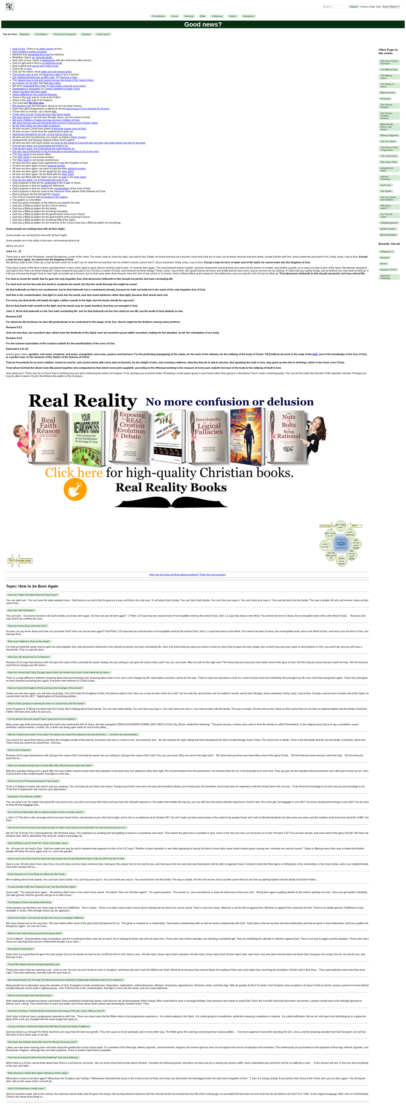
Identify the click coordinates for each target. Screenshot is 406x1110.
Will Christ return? (385, 206)
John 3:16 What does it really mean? (26, 1088)
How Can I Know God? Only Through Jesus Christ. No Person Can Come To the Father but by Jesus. (59, 672)
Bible (202, 16)
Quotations (248, 16)
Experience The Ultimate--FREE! (24, 796)
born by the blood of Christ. (70, 143)
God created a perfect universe (29, 51)
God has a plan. (69, 77)
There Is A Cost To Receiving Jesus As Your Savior (33, 781)
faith (315, 354)
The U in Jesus (388, 141)
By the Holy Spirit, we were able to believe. (36, 125)
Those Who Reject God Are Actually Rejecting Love (33, 964)
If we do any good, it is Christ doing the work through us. (43, 148)
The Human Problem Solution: (386, 116)
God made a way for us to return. (68, 86)
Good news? (103, 34)
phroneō (384, 257)
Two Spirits (385, 191)
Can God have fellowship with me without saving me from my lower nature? (45, 812)
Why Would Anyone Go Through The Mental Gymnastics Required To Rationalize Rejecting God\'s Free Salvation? (65, 980)
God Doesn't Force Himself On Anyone (87, 108)
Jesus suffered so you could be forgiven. (34, 94)
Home (175, 16)
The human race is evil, (25, 74)
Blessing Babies (388, 235)
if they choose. (78, 137)
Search (353, 6)
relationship (48, 60)
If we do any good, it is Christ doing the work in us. (40, 145)
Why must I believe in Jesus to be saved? (28, 641)
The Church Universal (64, 34)
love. (29, 68)
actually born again (386, 169)
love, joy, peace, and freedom (388, 198)
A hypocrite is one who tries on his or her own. (73, 151)
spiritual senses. (56, 165)
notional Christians (385, 177)
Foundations (158, 16)
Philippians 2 (386, 251)
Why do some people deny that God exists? (30, 995)
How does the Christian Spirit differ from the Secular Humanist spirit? (42, 1042)
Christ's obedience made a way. (62, 88)
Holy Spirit (23, 154)
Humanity (385, 98)
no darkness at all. (52, 63)
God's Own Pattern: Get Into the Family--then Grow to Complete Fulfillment (45, 918)
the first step (36, 103)
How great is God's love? (20, 949)
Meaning (189, 16)
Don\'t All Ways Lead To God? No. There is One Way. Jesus (37, 843)
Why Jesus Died (388, 162)
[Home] (9, 6)
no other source (45, 48)
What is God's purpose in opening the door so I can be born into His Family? (46, 703)
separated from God (39, 54)
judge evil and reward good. (56, 71)
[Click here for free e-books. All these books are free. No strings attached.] (169, 516)
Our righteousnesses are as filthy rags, (33, 77)
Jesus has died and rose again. (29, 91)
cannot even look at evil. (45, 66)
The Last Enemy (388, 156)
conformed (50, 182)
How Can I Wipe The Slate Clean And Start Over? (33, 595)
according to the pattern (54, 197)
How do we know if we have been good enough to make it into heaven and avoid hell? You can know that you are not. (67, 827)
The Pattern (41, 34)
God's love (385, 185)
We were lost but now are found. (30, 123)
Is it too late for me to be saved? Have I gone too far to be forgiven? (42, 719)
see (62, 162)
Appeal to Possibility (385, 276)
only (28, 97)
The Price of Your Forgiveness (389, 148)
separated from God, (34, 86)
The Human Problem (386, 105)
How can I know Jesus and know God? (27, 626)
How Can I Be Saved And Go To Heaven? (28, 657)
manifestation (61, 188)
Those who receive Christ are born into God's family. (41, 114)
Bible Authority (387, 92)
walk (64, 177)
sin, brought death (42, 57)
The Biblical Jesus (386, 76)
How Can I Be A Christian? (21, 610)
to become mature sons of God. (68, 128)
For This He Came (386, 215)
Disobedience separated (26, 88)
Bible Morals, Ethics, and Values (386, 127)
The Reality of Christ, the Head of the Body (29, 902)
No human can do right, (25, 83)
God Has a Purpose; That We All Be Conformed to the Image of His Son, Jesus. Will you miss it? (56, 1011)
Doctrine (86, 34)
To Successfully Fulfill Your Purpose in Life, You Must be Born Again (41, 886)
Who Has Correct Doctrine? (389, 62)
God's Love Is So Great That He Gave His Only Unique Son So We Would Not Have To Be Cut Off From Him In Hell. (66, 858)
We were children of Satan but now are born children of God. (46, 120)
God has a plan (51, 74)
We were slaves (21, 117)
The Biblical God (388, 69)
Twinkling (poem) (389, 222)
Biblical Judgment (389, 135)
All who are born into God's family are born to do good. (115, 143)
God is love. (19, 48)
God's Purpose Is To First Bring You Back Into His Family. (36, 874)
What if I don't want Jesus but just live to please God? (35, 933)
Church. (55, 194)
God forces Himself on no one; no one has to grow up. (42, 134)
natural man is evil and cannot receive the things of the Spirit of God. (55, 80)
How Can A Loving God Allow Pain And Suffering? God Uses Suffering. (43, 1057)
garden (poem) (388, 229)
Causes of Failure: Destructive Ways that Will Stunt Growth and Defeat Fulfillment (48, 1026)
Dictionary (217, 16)
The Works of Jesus (387, 85)
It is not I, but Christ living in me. (30, 151)
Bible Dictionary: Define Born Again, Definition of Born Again (38, 1073)
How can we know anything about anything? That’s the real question (187, 574)
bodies (45, 185)
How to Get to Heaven (19, 750)
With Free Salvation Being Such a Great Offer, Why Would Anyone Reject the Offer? (50, 765)
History (232, 16)
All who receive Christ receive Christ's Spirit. (73, 123)
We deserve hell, (21, 105)
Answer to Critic (388, 269)
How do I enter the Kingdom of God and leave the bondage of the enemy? (45, 688)
